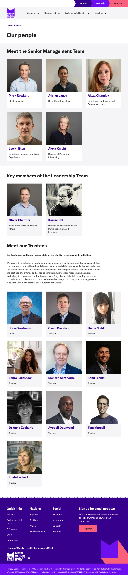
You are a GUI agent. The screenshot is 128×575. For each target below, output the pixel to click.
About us (98, 13)
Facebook (57, 514)
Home (9, 25)
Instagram (57, 520)
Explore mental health (75, 13)
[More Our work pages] (38, 13)
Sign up (88, 528)
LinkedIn (56, 525)
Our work (30, 13)
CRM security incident (41, 569)
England (34, 514)
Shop (9, 534)
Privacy (10, 569)
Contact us (12, 540)
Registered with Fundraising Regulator (101, 572)
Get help (11, 514)
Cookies (17, 569)
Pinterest (57, 531)
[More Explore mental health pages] (88, 13)
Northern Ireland (38, 531)
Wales (33, 525)
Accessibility (56, 569)
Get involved (50, 13)
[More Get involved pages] (59, 13)
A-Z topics (12, 529)
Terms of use (26, 569)
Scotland (34, 520)
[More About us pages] (106, 13)
